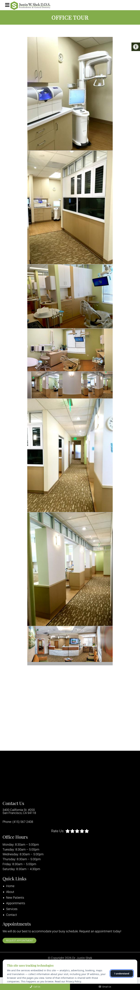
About (10, 892)
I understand (121, 973)
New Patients (15, 897)
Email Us (106, 986)
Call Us (36, 986)
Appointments (15, 903)
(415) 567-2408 (22, 821)
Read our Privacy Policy (68, 981)
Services (11, 909)
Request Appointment (19, 940)
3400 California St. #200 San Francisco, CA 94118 (19, 811)
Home (10, 886)
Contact (11, 915)
